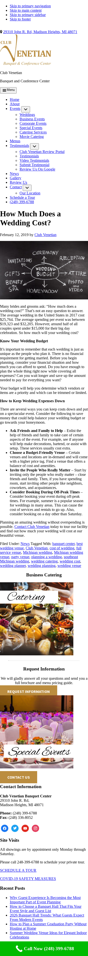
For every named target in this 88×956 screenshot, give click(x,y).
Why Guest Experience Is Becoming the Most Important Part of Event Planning (45, 900)
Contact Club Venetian (31, 527)
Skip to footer (20, 19)
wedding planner (13, 566)
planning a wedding (46, 557)
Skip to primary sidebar (28, 15)
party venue (20, 557)
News (25, 544)
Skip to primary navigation (30, 6)
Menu (11, 90)
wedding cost (70, 561)
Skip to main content (26, 10)
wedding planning (41, 566)
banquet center (63, 544)
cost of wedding (62, 548)
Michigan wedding (37, 552)
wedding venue (69, 566)
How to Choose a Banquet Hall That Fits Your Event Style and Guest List (45, 908)
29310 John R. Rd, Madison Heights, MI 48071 (40, 32)
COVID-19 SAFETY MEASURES (28, 879)
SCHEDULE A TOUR (18, 870)
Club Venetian (37, 548)
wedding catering (44, 561)
